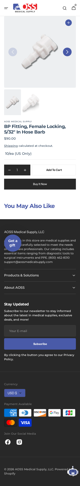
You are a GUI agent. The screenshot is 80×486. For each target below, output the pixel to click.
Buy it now (40, 184)
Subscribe (40, 344)
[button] (6, 8)
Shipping (11, 146)
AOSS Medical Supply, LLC (34, 469)
